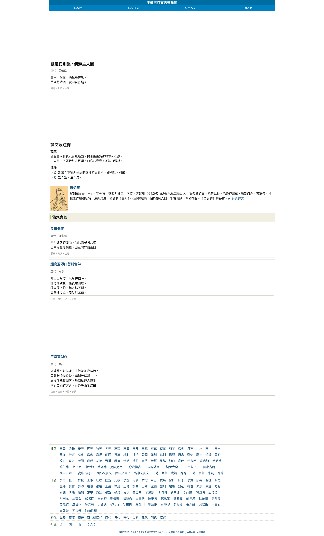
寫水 (217, 449)
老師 (81, 461)
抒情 (52, 299)
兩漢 (72, 517)
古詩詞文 (77, 8)
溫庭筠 (127, 498)
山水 (199, 449)
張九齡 (190, 504)
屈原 (172, 486)
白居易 (137, 492)
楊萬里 (165, 498)
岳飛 (163, 486)
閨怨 (217, 455)
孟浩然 (213, 492)
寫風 (135, 449)
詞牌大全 (172, 467)
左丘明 (140, 504)
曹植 (208, 480)
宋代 (126, 517)
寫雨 (117, 449)
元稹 (117, 480)
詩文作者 (190, 8)
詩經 (154, 461)
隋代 (99, 517)
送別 (163, 455)
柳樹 (181, 449)
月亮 (190, 449)
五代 (117, 517)
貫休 (72, 486)
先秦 (63, 517)
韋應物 (102, 498)
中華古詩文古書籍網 (162, 3)
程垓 (126, 492)
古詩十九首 (160, 473)
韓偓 (190, 486)
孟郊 (63, 486)
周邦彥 (216, 498)
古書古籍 (247, 8)
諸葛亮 (178, 498)
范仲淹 (190, 498)
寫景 (60, 391)
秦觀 (63, 492)
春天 (81, 449)
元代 (145, 517)
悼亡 (63, 461)
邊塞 (117, 455)
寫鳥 (90, 455)
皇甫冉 (127, 504)
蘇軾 (81, 480)
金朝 (135, 517)
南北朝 (91, 517)
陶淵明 (200, 492)
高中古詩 (84, 473)
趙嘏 (81, 492)
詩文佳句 (133, 8)
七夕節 (76, 467)
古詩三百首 (197, 473)
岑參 (61, 271)
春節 (181, 461)
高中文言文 (141, 473)
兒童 (81, 455)
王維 (90, 480)
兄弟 (67, 299)
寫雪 (126, 449)
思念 (60, 299)
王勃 (126, 486)
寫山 (208, 449)
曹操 (172, 480)
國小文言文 (104, 473)
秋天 (52, 391)
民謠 (163, 461)
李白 (63, 480)
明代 (154, 517)
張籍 (199, 480)
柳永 (181, 480)
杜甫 (72, 480)
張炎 (117, 492)
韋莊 (61, 364)
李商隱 (187, 492)
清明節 (217, 461)
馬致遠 (102, 504)
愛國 (145, 455)
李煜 (126, 480)
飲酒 (60, 88)
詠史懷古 (135, 467)
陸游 (108, 480)
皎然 (217, 480)
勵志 (199, 455)
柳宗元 (63, 235)
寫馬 (99, 455)
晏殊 (145, 486)
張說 (108, 492)
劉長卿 (114, 498)
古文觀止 (190, 467)
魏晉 (81, 517)
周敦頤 (64, 510)
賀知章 (63, 70)
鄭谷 (90, 492)
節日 (172, 461)
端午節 (64, 467)
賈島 (163, 480)
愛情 (190, 455)
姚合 (135, 486)
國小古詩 (209, 467)
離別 (154, 455)
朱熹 (199, 486)
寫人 (72, 461)
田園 (108, 455)
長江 (63, 455)
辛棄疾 (149, 492)
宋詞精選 (153, 467)
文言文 (91, 525)
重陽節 (102, 467)
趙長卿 (178, 504)
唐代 (53, 70)
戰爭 (108, 461)
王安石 (76, 498)
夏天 (52, 253)
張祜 (99, 486)
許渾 (81, 486)
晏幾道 (64, 504)
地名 (126, 455)
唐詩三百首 (178, 473)
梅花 (154, 449)
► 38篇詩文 (236, 198)
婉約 (135, 461)
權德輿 (114, 504)
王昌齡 (140, 498)
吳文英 (89, 504)
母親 (90, 461)
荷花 (163, 449)
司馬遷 (76, 510)
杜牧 (99, 480)
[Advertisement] (150, 34)
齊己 (154, 480)
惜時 (126, 461)
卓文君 (216, 504)
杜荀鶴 (203, 498)
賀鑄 (99, 492)
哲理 (208, 455)
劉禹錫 (175, 492)
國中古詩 (66, 473)
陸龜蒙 (152, 498)
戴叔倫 (203, 504)
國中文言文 (122, 473)
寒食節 (204, 461)
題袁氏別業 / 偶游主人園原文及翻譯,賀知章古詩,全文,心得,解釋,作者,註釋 (151, 532)
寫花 (145, 449)
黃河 (72, 455)
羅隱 (90, 486)
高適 (208, 486)
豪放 (145, 461)
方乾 (217, 486)
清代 (163, 517)
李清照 (162, 492)
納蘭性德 (91, 510)
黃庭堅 (165, 504)
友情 (99, 461)
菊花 (172, 449)
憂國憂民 (116, 467)
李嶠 (72, 492)
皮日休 (76, 504)
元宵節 (191, 461)
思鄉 (172, 455)
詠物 (72, 449)
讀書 (117, 461)
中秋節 (89, 467)
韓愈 (145, 480)
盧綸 (154, 486)
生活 (67, 88)
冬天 (108, 449)
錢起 (181, 486)
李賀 (190, 480)
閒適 (52, 88)
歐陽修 (89, 498)
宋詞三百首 (215, 473)
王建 (108, 486)
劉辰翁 (152, 504)
